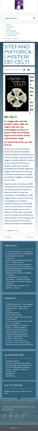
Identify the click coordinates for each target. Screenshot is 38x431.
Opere (16, 38)
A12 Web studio (23, 428)
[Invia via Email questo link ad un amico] (29, 69)
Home (9, 38)
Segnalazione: (10, 376)
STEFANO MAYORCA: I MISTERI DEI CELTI (18, 54)
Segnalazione (10, 374)
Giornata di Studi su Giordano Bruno (18, 363)
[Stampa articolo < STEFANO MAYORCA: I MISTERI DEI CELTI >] (24, 69)
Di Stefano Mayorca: (12, 361)
